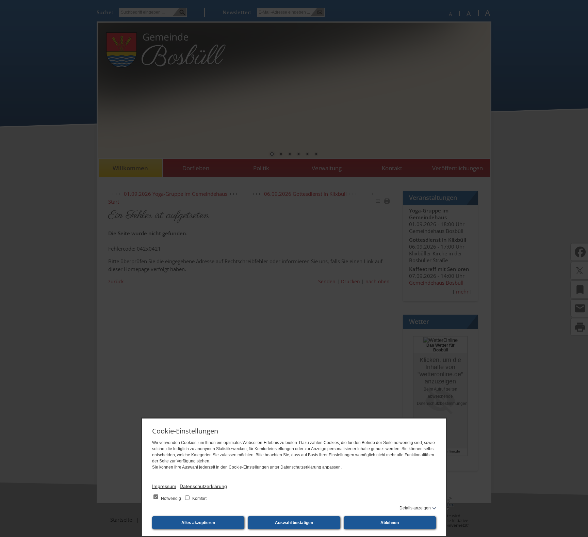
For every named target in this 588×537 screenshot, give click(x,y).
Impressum (164, 486)
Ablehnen (389, 522)
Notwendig (171, 498)
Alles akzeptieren (198, 522)
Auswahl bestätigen (294, 522)
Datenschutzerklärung (203, 486)
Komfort (199, 498)
